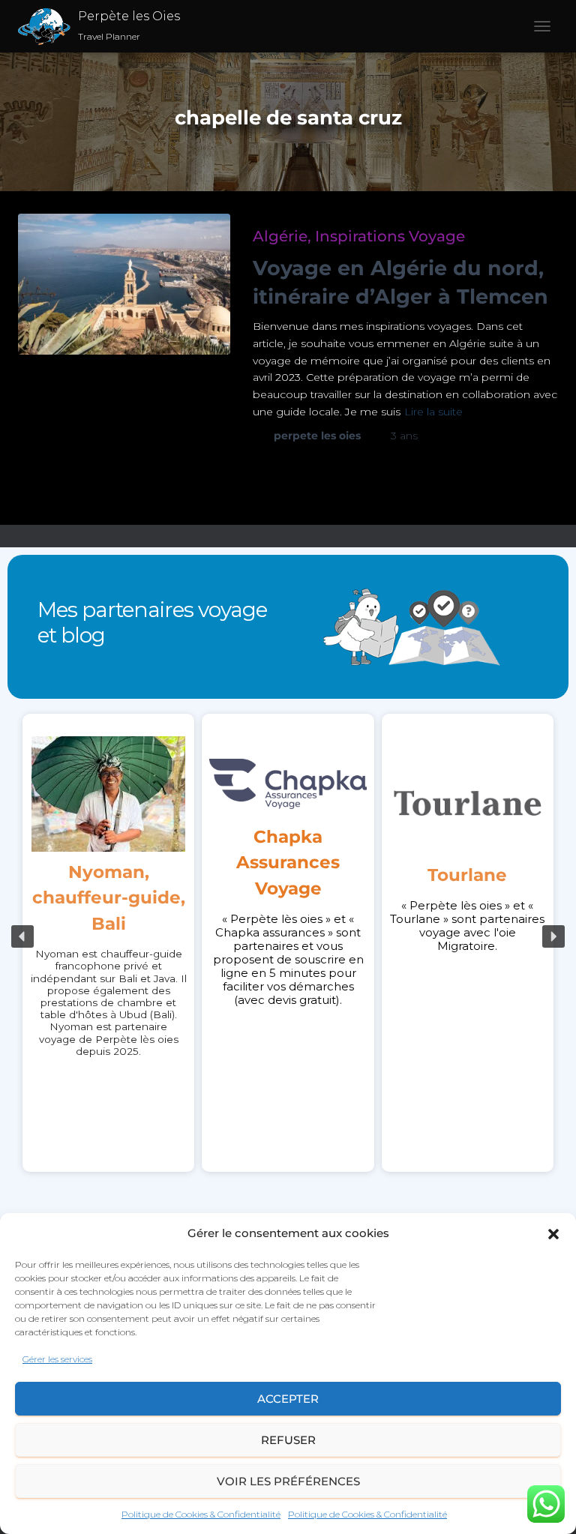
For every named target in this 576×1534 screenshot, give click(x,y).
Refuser (288, 1440)
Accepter (288, 1399)
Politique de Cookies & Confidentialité (201, 1514)
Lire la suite (433, 411)
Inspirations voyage (390, 236)
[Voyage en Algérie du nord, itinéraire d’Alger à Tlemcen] (124, 284)
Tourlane (88, 874)
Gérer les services (57, 1359)
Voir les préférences (288, 1481)
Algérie (280, 236)
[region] (288, 936)
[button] (553, 1234)
